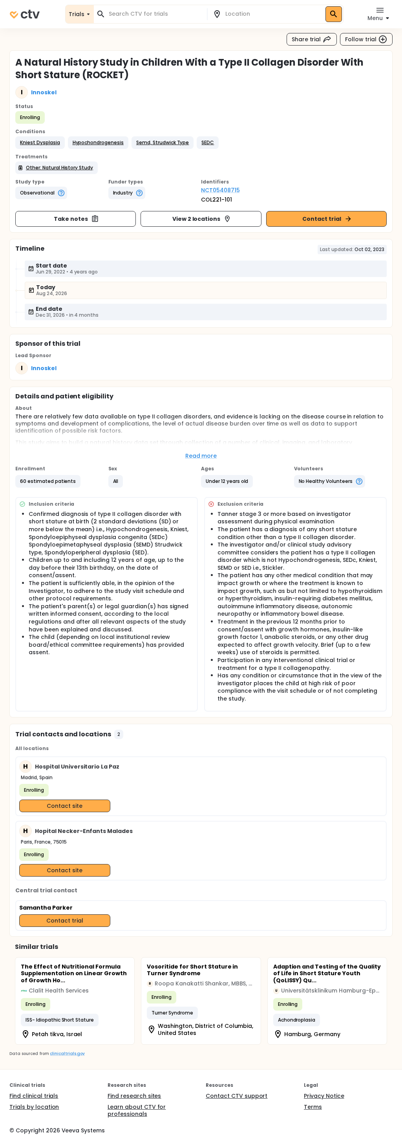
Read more (201, 455)
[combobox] (155, 14)
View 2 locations (196, 219)
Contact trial (321, 219)
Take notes (71, 219)
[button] (40, 142)
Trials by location (34, 1106)
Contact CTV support (236, 1095)
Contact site (64, 806)
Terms (313, 1106)
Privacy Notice (324, 1095)
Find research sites (134, 1095)
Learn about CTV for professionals (137, 1110)
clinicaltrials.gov (67, 1054)
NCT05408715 (220, 190)
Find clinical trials (33, 1095)
